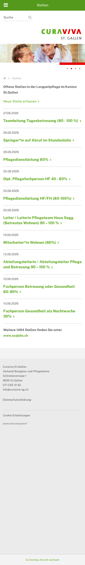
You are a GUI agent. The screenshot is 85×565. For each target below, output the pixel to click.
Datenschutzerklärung (17, 399)
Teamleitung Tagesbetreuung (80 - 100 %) (40, 121)
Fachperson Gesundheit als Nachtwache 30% (39, 313)
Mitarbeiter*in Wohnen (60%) (29, 242)
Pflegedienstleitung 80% (25, 159)
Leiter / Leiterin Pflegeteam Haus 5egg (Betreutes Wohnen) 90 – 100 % (38, 220)
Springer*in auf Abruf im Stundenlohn (37, 140)
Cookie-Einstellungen (16, 415)
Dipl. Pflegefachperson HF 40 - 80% (35, 179)
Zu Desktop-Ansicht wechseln (42, 559)
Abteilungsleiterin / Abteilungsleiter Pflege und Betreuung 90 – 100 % (42, 264)
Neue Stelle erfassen (20, 101)
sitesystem (21, 423)
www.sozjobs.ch (15, 335)
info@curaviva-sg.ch (15, 389)
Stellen (16, 78)
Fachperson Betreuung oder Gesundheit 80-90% (39, 289)
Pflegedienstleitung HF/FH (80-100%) (37, 198)
